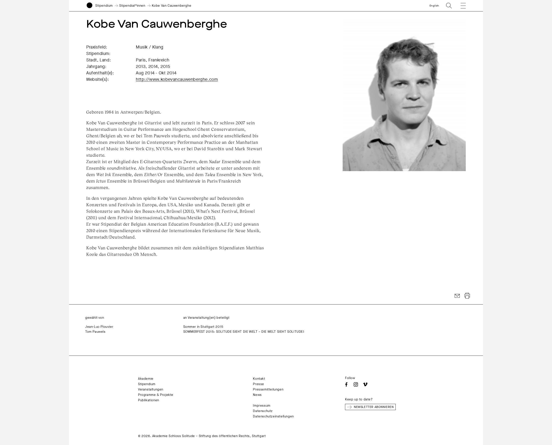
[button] (460, 5)
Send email (457, 296)
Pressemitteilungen (268, 389)
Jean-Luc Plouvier (99, 327)
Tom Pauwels (95, 331)
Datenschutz (263, 411)
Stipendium (104, 5)
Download (467, 296)
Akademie (146, 378)
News (257, 395)
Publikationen (148, 400)
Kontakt (259, 378)
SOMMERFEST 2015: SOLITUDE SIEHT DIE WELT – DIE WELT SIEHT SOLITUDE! (243, 331)
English (434, 5)
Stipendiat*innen (132, 5)
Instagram (356, 384)
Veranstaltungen (150, 389)
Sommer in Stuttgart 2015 (203, 327)
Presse (258, 384)
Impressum (261, 405)
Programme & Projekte (155, 395)
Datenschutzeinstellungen (273, 416)
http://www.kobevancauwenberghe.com (177, 79)
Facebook (346, 384)
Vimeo (365, 384)
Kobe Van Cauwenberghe (171, 5)
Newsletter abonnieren (374, 407)
